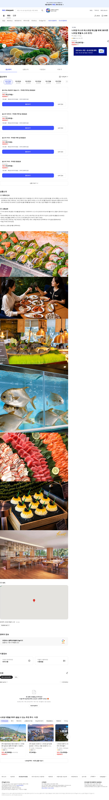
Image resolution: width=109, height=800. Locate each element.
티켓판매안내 (74, 776)
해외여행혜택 (52, 20)
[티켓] (14, 16)
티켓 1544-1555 (54, 784)
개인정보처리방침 (23, 776)
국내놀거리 (42, 20)
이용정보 (42, 69)
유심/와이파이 (39, 721)
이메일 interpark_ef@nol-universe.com (93, 785)
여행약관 (50, 776)
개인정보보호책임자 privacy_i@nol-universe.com (95, 786)
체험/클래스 (49, 721)
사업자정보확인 (20, 785)
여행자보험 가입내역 (62, 776)
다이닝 (66, 721)
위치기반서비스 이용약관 (38, 776)
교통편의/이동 (28, 721)
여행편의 (58, 721)
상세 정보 (60, 104)
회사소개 (4, 776)
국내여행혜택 (63, 20)
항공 (3, 20)
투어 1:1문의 (44, 788)
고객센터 (92, 776)
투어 (12, 721)
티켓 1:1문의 (51, 788)
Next (68, 737)
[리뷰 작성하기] (67, 673)
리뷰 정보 (82, 38)
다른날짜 (63, 76)
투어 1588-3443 (45, 784)
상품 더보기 (33, 183)
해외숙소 (10, 20)
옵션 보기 (28, 104)
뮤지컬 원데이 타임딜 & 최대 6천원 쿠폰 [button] (28, 10)
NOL (16, 677)
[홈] (3, 16)
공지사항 (84, 776)
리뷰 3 (59, 69)
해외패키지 (18, 20)
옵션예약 (8, 69)
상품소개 (25, 69)
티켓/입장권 (4, 721)
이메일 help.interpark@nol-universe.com (61, 785)
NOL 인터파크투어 (6, 677)
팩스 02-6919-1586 (46, 785)
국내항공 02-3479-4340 (60, 786)
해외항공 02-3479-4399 (47, 786)
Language (102, 776)
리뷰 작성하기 (34, 705)
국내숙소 (34, 20)
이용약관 (12, 776)
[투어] (8, 16)
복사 (19, 622)
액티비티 (18, 721)
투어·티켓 (26, 20)
